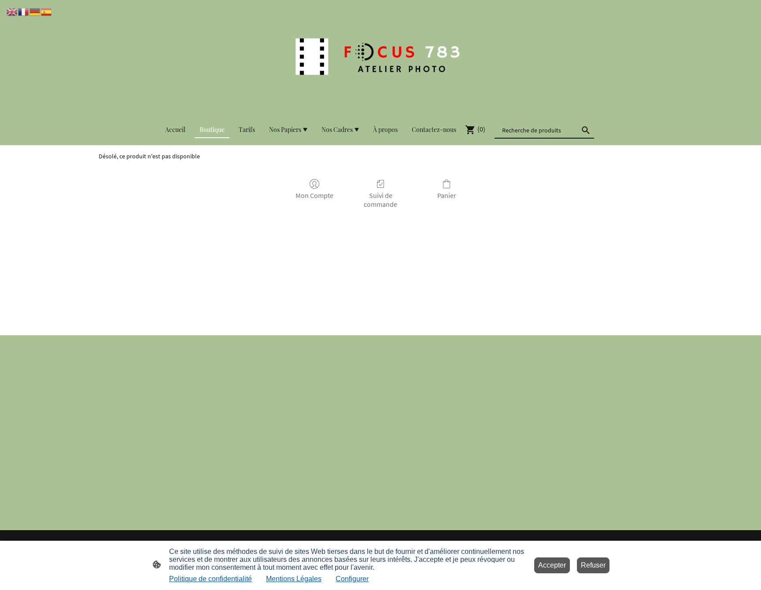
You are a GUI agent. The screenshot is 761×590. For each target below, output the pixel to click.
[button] (12, 11)
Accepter (552, 565)
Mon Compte (314, 195)
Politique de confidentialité (210, 579)
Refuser (593, 565)
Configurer (352, 579)
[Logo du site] (380, 57)
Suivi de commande (380, 199)
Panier (446, 195)
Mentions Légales (293, 579)
